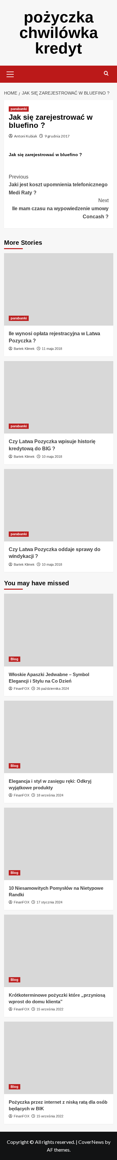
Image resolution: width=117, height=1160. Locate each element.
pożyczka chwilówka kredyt (58, 32)
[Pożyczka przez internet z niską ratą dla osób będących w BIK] (58, 1058)
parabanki (19, 109)
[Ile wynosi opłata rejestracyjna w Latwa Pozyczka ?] (58, 289)
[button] (10, 73)
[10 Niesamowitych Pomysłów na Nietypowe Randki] (58, 844)
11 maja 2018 (52, 348)
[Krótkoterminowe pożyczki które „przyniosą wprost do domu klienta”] (58, 951)
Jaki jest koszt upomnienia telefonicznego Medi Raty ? (58, 184)
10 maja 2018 (52, 456)
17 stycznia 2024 (49, 902)
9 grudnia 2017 (57, 136)
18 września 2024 (50, 795)
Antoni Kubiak (25, 136)
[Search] (106, 73)
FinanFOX (21, 688)
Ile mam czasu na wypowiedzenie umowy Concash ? (60, 208)
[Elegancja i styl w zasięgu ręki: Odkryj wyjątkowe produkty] (58, 737)
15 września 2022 (50, 1009)
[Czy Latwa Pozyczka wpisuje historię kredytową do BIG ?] (58, 397)
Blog (14, 659)
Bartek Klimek (24, 348)
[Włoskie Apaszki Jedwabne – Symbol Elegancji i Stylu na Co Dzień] (58, 630)
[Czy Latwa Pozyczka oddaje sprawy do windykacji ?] (58, 505)
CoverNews (91, 1142)
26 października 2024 (53, 688)
